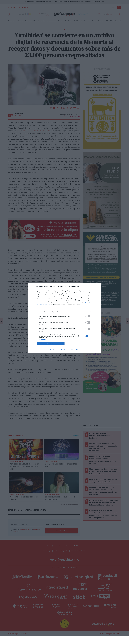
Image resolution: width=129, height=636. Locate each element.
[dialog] (64, 318)
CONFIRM (50, 343)
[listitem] (64, 312)
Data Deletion (54, 350)
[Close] (97, 286)
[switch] (87, 316)
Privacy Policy (75, 350)
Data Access (64, 350)
